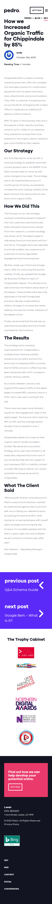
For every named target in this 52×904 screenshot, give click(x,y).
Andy (19, 52)
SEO (6, 860)
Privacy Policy (11, 824)
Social (8, 882)
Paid (6, 867)
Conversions (11, 889)
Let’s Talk (15, 787)
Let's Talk (36, 10)
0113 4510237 (11, 810)
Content (9, 874)
